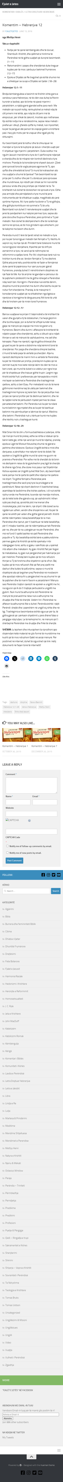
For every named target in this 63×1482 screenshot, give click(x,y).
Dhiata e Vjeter (12, 939)
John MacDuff (12, 1021)
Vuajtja (8, 1350)
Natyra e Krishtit (13, 1155)
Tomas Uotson (12, 1305)
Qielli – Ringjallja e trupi (16, 1237)
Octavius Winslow (14, 1170)
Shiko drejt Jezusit (22, 712)
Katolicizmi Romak (14, 1036)
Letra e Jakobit (12, 1088)
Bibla (7, 916)
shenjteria (8, 712)
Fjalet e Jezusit (12, 968)
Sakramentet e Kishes (16, 1245)
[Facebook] (43, 875)
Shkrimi (9, 1260)
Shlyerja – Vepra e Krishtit (18, 1267)
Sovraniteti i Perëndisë (16, 1275)
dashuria (13, 702)
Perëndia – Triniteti (15, 1185)
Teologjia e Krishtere (15, 1290)
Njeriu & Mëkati (13, 1163)
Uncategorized (12, 1312)
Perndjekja (10, 1200)
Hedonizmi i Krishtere (16, 983)
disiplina (23, 702)
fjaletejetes (11, 31)
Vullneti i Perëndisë (15, 1357)
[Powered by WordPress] (21, 1465)
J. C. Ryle (9, 1006)
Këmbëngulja (12, 1043)
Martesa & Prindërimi (16, 1118)
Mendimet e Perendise (17, 1140)
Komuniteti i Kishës (15, 1066)
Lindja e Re (10, 1103)
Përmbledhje (11, 1193)
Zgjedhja (9, 1365)
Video (8, 1342)
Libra (7, 1095)
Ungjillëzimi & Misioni (16, 1320)
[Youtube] (59, 875)
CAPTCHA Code (13, 837)
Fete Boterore (12, 961)
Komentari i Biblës (12, 12)
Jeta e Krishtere (13, 1013)
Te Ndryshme (12, 1282)
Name (9, 796)
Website (10, 808)
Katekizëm (10, 1028)
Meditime (10, 1125)
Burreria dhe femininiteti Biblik (20, 924)
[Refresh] (29, 820)
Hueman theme (48, 1465)
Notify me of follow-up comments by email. (31, 846)
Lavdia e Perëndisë (14, 1073)
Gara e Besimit (36, 702)
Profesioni (10, 1223)
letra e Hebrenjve (29, 707)
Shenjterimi (11, 1252)
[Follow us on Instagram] (48, 875)
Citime (8, 931)
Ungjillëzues (11, 1327)
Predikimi (10, 1215)
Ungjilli (8, 1335)
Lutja (7, 1110)
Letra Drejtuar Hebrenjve (40, 12)
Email (35, 796)
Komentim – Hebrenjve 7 (44, 746)
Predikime (10, 1208)
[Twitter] (53, 875)
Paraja (8, 1178)
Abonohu (8, 1418)
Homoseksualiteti (14, 998)
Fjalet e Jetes (10, 4)
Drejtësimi (10, 953)
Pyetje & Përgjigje (14, 1230)
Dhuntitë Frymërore (15, 946)
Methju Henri (44, 707)
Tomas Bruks (12, 1297)
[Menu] (59, 4)
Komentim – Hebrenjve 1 (15, 746)
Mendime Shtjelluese (16, 1133)
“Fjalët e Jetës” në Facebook (17, 1390)
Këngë (8, 1051)
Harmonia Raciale (14, 976)
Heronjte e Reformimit (16, 991)
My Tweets (8, 1437)
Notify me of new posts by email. (25, 853)
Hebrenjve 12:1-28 (11, 707)
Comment (11, 774)
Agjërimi (9, 909)
